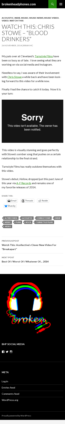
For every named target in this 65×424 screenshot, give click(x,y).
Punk (18, 222)
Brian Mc (28, 45)
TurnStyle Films (44, 222)
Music (24, 18)
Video (5, 20)
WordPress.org (10, 399)
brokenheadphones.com (19, 4)
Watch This (16, 20)
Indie (17, 18)
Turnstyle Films (44, 56)
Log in (5, 381)
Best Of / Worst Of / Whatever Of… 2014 (25, 259)
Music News (36, 18)
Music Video (51, 18)
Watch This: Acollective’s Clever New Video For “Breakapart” (29, 245)
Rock (28, 222)
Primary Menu (61, 4)
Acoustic (8, 18)
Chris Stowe (14, 76)
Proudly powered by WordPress (16, 415)
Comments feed (10, 393)
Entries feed (8, 387)
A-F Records (23, 183)
